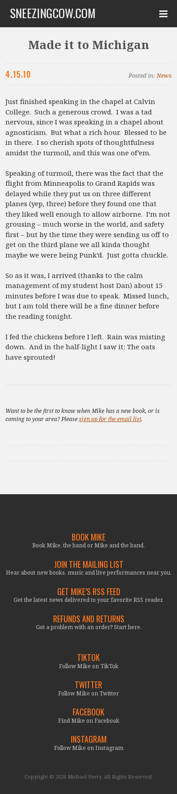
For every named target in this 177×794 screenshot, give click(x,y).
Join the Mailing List (88, 564)
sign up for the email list (110, 419)
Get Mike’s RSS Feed (88, 591)
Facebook (88, 712)
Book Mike (88, 537)
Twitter (88, 685)
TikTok (88, 657)
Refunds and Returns (88, 619)
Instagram (89, 739)
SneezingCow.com (53, 13)
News (164, 75)
